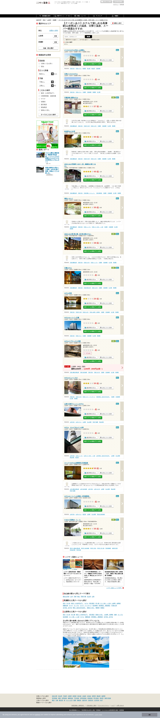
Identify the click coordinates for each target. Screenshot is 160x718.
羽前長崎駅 (108, 548)
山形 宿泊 (72, 422)
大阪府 (84, 696)
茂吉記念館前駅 (101, 514)
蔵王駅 (77, 457)
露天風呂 (92, 603)
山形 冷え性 (97, 489)
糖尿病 (98, 608)
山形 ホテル (78, 422)
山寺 (71, 596)
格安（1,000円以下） (77, 603)
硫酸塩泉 (65, 605)
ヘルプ (113, 705)
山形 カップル (79, 455)
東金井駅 (101, 422)
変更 (55, 36)
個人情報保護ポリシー (74, 710)
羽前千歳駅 (95, 422)
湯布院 (102, 698)
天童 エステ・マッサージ (89, 396)
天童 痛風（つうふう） (89, 193)
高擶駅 (84, 68)
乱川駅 (98, 92)
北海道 (89, 696)
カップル (76, 605)
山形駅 (84, 422)
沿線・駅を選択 (48, 48)
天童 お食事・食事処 (95, 312)
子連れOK (114, 605)
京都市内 (90, 700)
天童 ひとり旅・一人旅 (97, 227)
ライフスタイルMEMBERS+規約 (110, 710)
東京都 (79, 696)
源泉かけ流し (91, 608)
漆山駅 (88, 68)
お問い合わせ (120, 705)
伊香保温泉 (83, 698)
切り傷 (97, 603)
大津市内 (96, 700)
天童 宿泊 (72, 68)
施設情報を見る (91, 60)
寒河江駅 (78, 550)
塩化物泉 (95, 605)
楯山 (78, 596)
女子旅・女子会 (67, 608)
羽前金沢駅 (72, 550)
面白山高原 (66, 596)
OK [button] (150, 714)
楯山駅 (93, 68)
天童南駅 (98, 68)
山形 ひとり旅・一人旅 (89, 455)
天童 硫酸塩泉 (73, 126)
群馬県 (74, 696)
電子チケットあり (71, 39)
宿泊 (64, 603)
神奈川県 (54, 696)
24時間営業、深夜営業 (48, 96)
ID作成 (122, 4)
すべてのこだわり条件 (48, 114)
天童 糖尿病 (99, 193)
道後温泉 (90, 698)
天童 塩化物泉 (83, 372)
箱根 (59, 698)
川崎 (57, 700)
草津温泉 (54, 698)
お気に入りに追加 (107, 60)
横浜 (53, 700)
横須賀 (61, 700)
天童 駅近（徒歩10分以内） (103, 396)
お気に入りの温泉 (106, 1)
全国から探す (53, 30)
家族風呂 (44, 107)
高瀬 (75, 596)
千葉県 (65, 696)
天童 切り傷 (87, 126)
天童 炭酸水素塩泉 (74, 372)
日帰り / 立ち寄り (46, 63)
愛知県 (99, 696)
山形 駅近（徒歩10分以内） (103, 455)
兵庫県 (70, 696)
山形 (93, 596)
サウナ (71, 605)
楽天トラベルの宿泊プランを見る (92, 64)
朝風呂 (102, 608)
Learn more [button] (98, 714)
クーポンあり (84, 39)
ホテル (86, 603)
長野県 (94, 696)
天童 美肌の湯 (87, 287)
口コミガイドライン (103, 705)
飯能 (75, 700)
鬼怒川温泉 (107, 698)
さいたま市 (69, 700)
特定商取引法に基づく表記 (88, 710)
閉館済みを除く (95, 39)
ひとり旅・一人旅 (105, 603)
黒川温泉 (96, 698)
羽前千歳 (83, 596)
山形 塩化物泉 (83, 489)
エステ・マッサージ (86, 605)
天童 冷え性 (93, 126)
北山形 (89, 596)
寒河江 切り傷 (100, 548)
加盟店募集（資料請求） (78, 705)
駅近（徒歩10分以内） (79, 608)
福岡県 (103, 696)
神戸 (101, 700)
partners (37, 714)
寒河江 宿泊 (93, 548)
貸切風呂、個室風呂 (104, 605)
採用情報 (121, 710)
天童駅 (84, 92)
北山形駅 (89, 422)
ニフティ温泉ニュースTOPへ (114, 588)
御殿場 (79, 700)
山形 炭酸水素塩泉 (74, 489)
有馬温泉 (64, 698)
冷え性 (68, 603)
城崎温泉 (70, 698)
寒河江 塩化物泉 (85, 548)
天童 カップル (87, 227)
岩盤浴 (43, 101)
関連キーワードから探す (44, 702)
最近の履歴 (118, 1)
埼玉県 (60, 696)
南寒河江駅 (115, 548)
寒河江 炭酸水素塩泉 (75, 548)
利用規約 (98, 710)
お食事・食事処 (116, 603)
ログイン (116, 4)
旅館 (115, 614)
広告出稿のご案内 (91, 705)
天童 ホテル (78, 68)
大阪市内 (84, 700)
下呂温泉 (76, 698)
